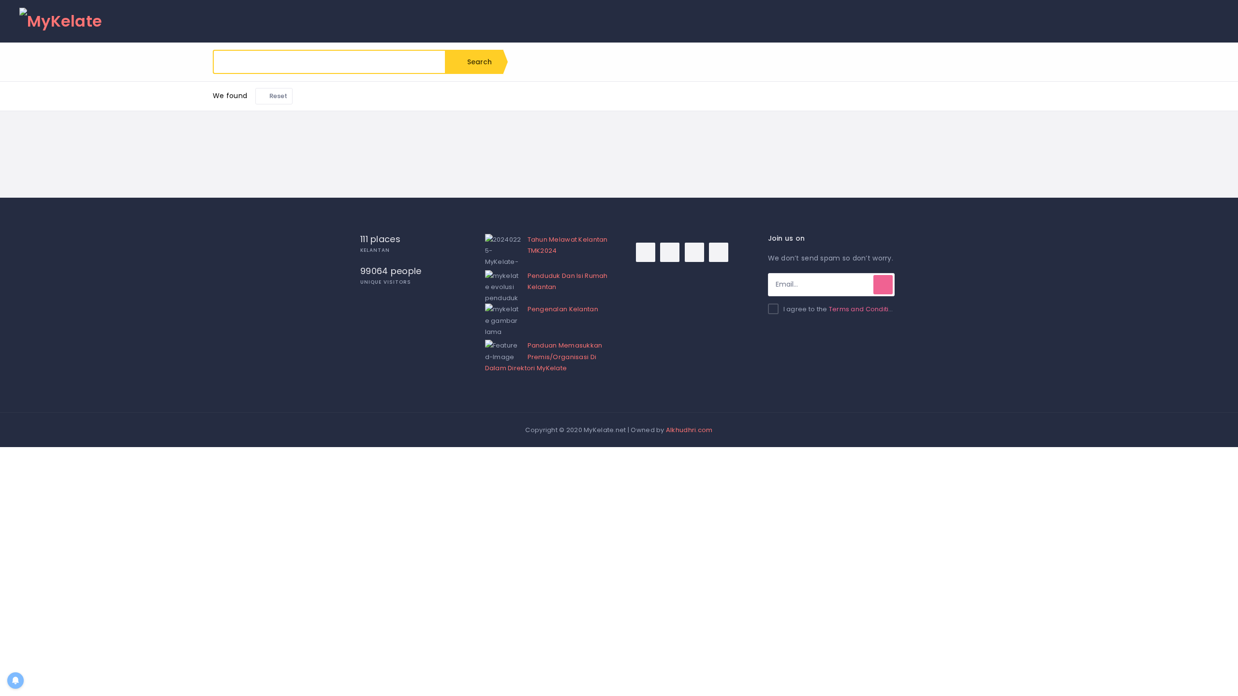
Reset (278, 96)
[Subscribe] (883, 284)
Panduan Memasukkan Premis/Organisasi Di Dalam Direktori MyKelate (544, 356)
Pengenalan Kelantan (563, 309)
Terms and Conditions (865, 309)
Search (478, 62)
